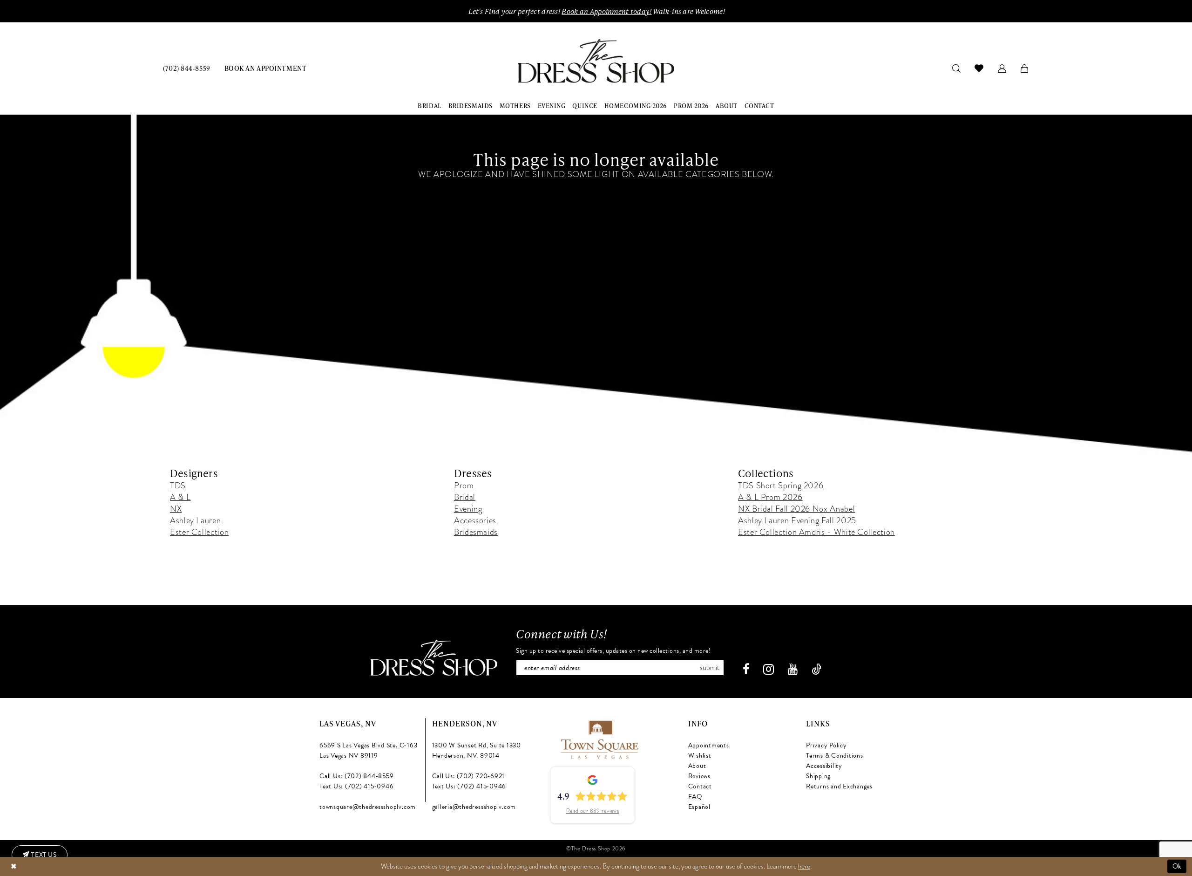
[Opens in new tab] (599, 738)
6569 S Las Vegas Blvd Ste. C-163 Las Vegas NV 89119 (368, 750)
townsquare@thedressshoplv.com (367, 807)
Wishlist (699, 755)
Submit (709, 668)
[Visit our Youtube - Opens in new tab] (793, 669)
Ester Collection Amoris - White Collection (816, 532)
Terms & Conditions (834, 755)
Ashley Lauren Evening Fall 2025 (797, 520)
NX (176, 508)
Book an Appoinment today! (606, 11)
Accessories (475, 520)
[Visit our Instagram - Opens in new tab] (768, 669)
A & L (180, 497)
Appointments (708, 745)
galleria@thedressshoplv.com (474, 807)
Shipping (818, 776)
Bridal (464, 497)
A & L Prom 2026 (770, 497)
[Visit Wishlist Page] (979, 68)
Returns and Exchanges (839, 786)
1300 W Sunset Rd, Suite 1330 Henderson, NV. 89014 (476, 750)
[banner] (596, 61)
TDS (178, 485)
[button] (1002, 67)
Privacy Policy (826, 745)
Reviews (699, 776)
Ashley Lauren (195, 520)
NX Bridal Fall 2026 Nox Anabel (796, 508)
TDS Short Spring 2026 (780, 485)
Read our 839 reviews (592, 810)
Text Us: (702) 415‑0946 (356, 786)
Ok (1177, 866)
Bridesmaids (476, 532)
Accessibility (824, 766)
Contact (700, 786)
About (697, 766)
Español (699, 807)
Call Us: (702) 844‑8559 (356, 776)
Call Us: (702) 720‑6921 (468, 776)
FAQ (695, 796)
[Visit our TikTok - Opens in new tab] (816, 669)
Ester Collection (199, 532)
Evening (468, 508)
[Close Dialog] (13, 866)
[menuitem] (186, 68)
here (804, 866)
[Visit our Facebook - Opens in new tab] (746, 669)
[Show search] (956, 67)
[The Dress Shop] (434, 658)
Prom (464, 485)
